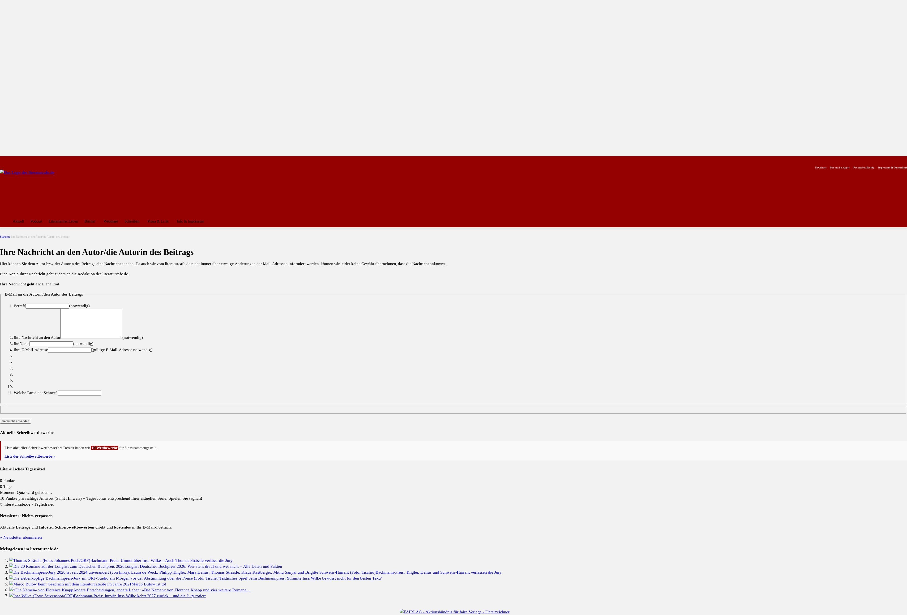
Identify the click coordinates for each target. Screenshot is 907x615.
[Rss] (55, 160)
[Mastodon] (48, 160)
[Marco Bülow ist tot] (70, 584)
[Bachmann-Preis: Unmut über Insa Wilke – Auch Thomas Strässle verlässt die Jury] (49, 560)
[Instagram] (11, 160)
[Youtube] (18, 160)
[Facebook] (3, 160)
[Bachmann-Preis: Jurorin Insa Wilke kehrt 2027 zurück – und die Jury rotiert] (41, 595)
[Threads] (33, 160)
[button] (901, 221)
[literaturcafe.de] (34, 191)
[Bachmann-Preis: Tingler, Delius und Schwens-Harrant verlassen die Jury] (192, 572)
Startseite (5, 236)
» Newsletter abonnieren (21, 537)
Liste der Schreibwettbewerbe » (29, 456)
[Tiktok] (25, 160)
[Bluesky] (40, 160)
